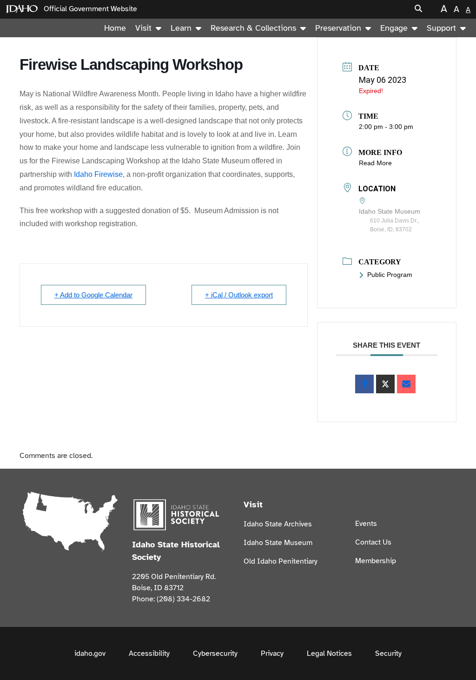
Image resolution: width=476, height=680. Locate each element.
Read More (375, 163)
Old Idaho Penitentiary (280, 561)
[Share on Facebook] (364, 384)
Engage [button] (394, 28)
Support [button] (441, 28)
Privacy (272, 653)
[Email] (406, 384)
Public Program (389, 274)
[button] (418, 9)
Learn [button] (181, 28)
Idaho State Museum (278, 542)
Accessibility (149, 653)
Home (115, 28)
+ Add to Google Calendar (93, 295)
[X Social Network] (385, 384)
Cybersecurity (215, 653)
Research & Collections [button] (253, 28)
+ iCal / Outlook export (239, 295)
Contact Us (373, 542)
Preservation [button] (338, 28)
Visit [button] (143, 28)
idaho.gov (90, 653)
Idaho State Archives (278, 524)
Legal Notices (329, 653)
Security (388, 653)
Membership (375, 561)
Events (366, 523)
